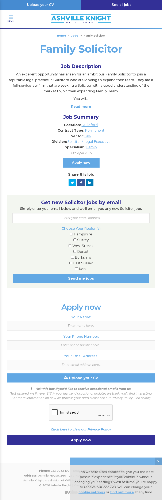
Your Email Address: (81, 356)
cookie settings (91, 492)
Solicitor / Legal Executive (89, 142)
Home (61, 35)
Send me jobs (81, 278)
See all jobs (121, 5)
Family (91, 147)
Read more (81, 107)
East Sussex (83, 263)
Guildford (89, 125)
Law (87, 136)
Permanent (95, 130)
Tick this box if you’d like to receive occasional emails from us (83, 389)
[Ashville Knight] (81, 14)
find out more (122, 492)
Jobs (74, 35)
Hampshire (83, 234)
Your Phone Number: (81, 337)
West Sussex (82, 246)
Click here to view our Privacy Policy (81, 429)
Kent (83, 269)
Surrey (83, 240)
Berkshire (83, 257)
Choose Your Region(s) (81, 229)
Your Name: (81, 317)
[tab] (81, 90)
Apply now (81, 163)
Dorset (83, 252)
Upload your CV (40, 5)
